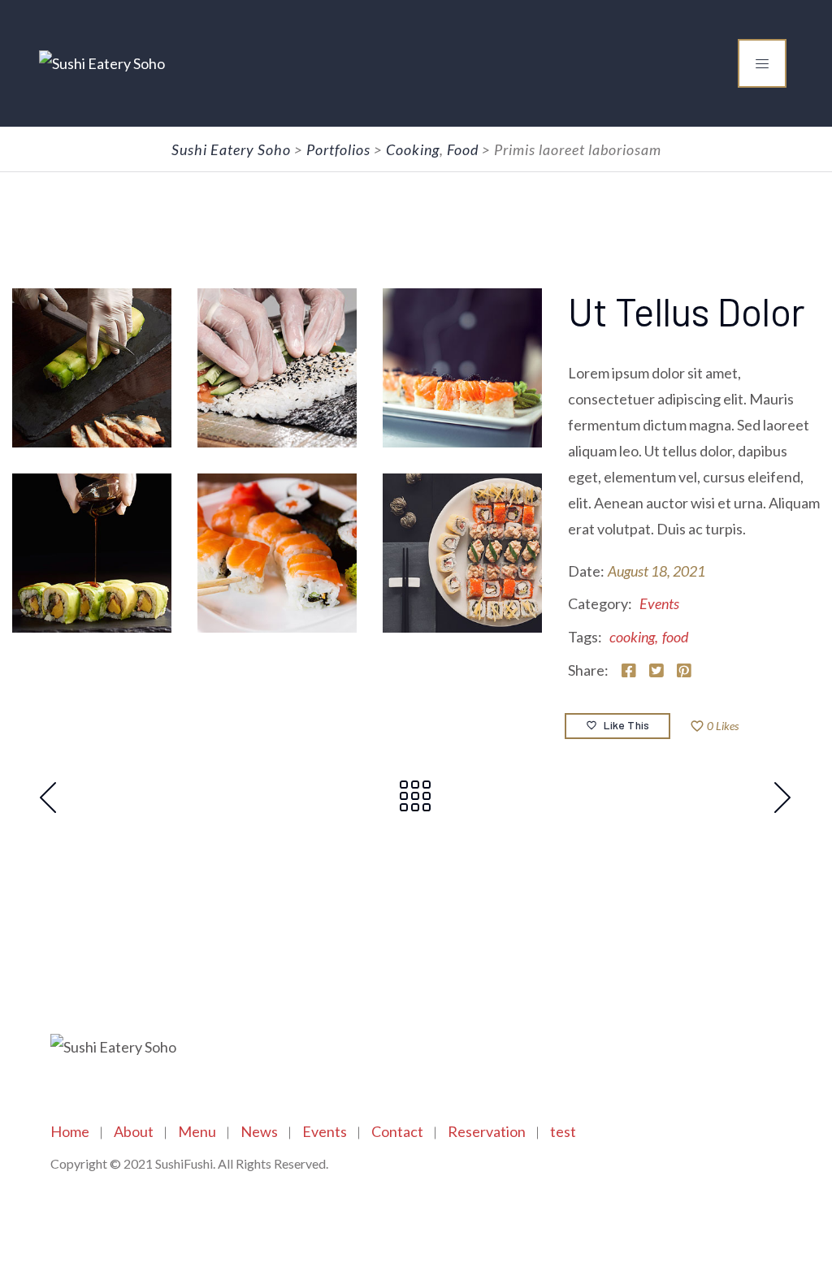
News (259, 1131)
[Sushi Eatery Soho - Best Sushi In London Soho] (102, 63)
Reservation (487, 1131)
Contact (397, 1131)
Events (659, 603)
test (563, 1131)
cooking (632, 637)
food (675, 637)
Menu (197, 1131)
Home (69, 1131)
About (134, 1131)
